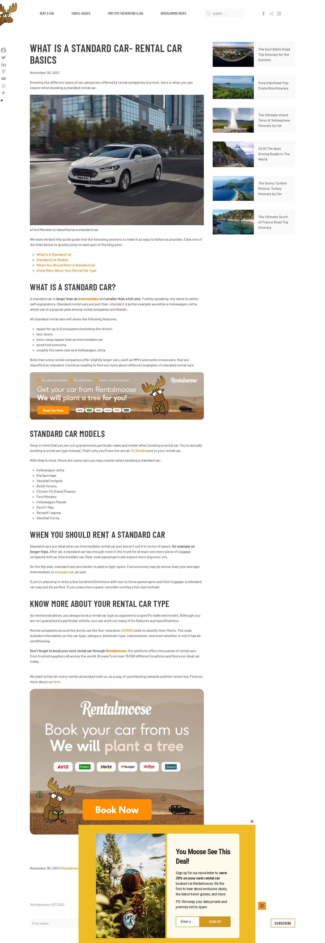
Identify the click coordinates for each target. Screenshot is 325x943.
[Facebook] (3, 50)
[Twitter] (3, 57)
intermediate (88, 298)
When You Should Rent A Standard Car (65, 265)
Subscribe (283, 923)
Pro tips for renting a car (125, 13)
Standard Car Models (52, 260)
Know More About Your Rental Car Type (66, 270)
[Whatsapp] (3, 85)
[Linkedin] (3, 64)
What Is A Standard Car (54, 254)
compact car (64, 572)
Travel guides (80, 13)
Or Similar (138, 450)
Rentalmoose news (173, 13)
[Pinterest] (3, 71)
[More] (3, 92)
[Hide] (2, 100)
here (56, 682)
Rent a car (47, 13)
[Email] (3, 78)
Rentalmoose (71, 868)
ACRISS (127, 630)
